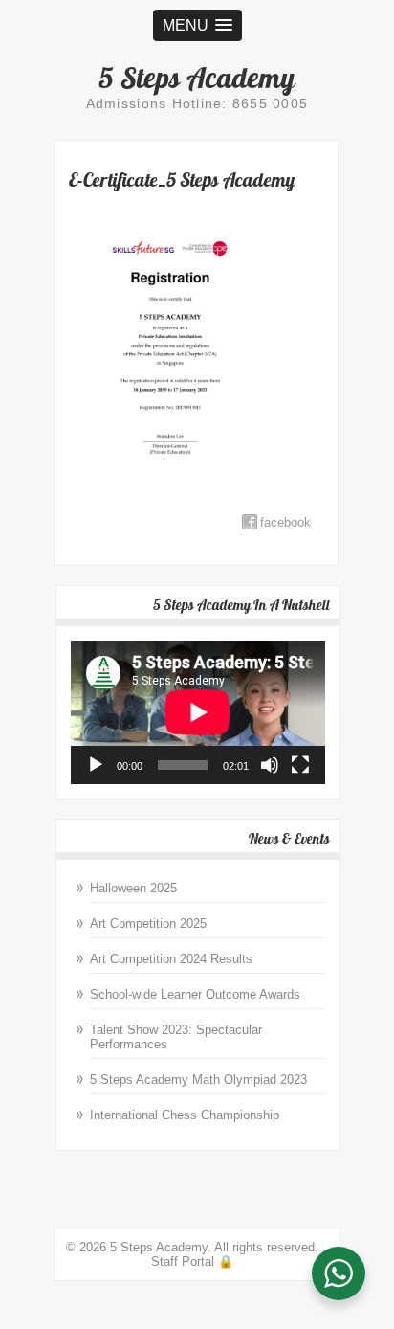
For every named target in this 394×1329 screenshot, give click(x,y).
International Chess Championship (184, 1115)
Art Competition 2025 (148, 923)
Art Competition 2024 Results (171, 959)
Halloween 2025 (133, 888)
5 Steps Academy (197, 77)
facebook (285, 522)
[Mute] (269, 765)
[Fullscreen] (300, 765)
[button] (197, 25)
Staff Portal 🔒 (192, 1261)
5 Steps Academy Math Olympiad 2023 (198, 1079)
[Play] (95, 765)
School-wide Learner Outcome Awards (195, 994)
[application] (198, 712)
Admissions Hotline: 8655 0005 (197, 103)
